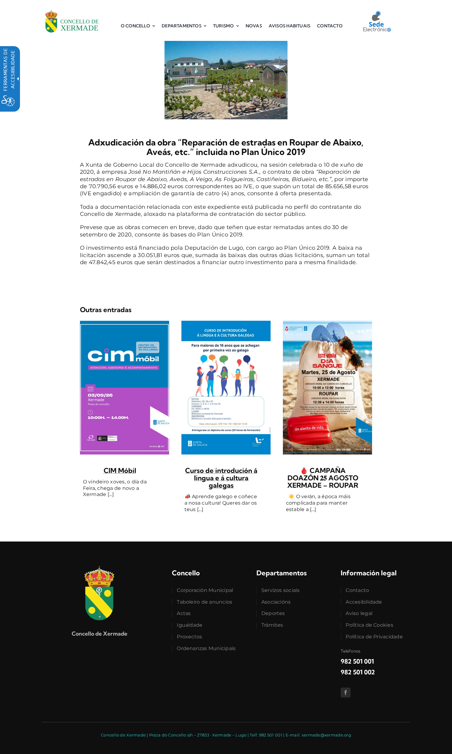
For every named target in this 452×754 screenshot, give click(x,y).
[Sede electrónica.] (376, 13)
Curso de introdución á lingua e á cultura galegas (221, 478)
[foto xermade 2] (226, 43)
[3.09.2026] (124, 323)
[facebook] (346, 692)
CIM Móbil (120, 470)
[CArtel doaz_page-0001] (327, 323)
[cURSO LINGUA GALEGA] (226, 323)
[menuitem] (138, 25)
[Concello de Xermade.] (72, 9)
